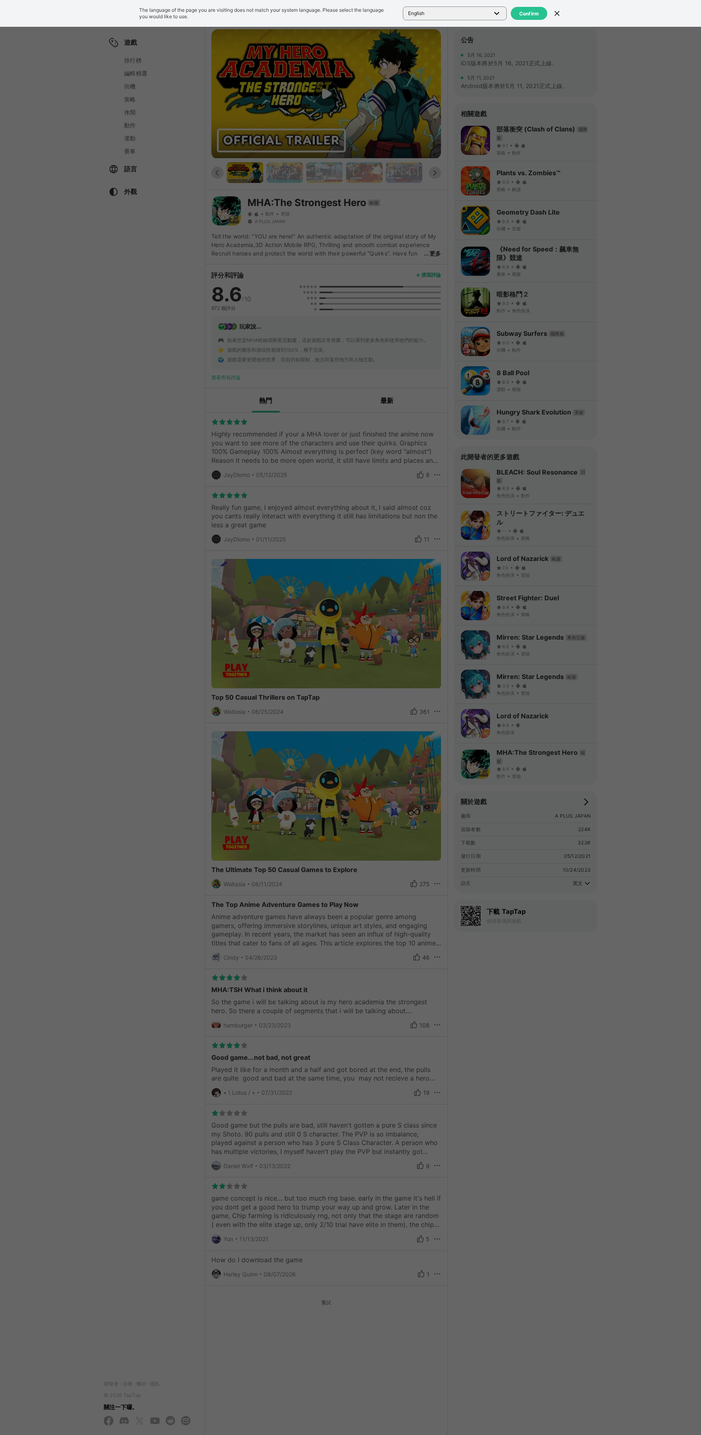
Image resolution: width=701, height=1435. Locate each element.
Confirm (529, 14)
